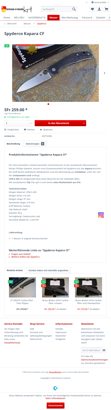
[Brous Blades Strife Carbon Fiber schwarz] (55, 287)
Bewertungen (34, 143)
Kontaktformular (12, 342)
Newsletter (61, 335)
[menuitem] (59, 9)
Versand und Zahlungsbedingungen (41, 334)
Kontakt (59, 328)
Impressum (61, 332)
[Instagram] (101, 215)
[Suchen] (74, 9)
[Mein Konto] (99, 9)
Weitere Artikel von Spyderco (25, 256)
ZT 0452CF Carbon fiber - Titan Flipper (22, 302)
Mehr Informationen (55, 398)
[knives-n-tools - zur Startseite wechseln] (16, 9)
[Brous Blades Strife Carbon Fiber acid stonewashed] (88, 287)
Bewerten (48, 129)
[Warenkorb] (106, 9)
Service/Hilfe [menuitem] (100, 2)
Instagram (60, 339)
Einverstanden (55, 405)
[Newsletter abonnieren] (104, 350)
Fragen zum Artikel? (21, 254)
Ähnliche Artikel (15, 270)
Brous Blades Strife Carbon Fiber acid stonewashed (88, 302)
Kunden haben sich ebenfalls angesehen (48, 270)
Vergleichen (13, 129)
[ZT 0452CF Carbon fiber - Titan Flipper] (22, 287)
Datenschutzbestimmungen (94, 359)
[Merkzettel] (92, 9)
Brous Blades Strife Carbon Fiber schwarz (55, 302)
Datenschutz (36, 339)
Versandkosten (55, 372)
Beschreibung (13, 143)
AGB (32, 328)
